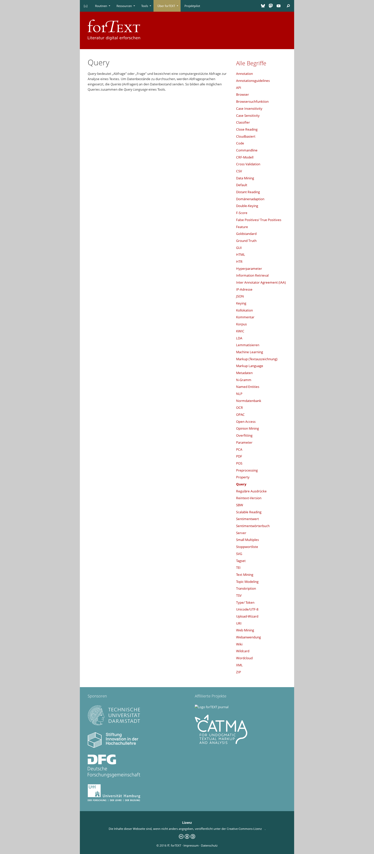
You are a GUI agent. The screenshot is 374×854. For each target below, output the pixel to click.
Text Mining (244, 574)
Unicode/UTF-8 (247, 609)
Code (240, 143)
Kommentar (245, 317)
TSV (239, 595)
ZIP (238, 672)
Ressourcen (124, 6)
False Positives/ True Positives (258, 220)
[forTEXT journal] (211, 707)
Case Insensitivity (249, 108)
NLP (239, 393)
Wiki (239, 644)
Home (85, 6)
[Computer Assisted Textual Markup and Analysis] (221, 743)
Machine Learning (249, 352)
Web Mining (245, 630)
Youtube (278, 6)
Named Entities (247, 386)
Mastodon (271, 6)
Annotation (244, 73)
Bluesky (263, 6)
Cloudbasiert (245, 136)
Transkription (246, 588)
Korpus (241, 324)
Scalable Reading (248, 512)
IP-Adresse (244, 289)
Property (243, 477)
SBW (239, 505)
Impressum (191, 845)
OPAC (240, 414)
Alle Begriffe (251, 63)
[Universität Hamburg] (114, 800)
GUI (239, 247)
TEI (238, 567)
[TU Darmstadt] (114, 724)
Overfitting (244, 435)
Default (241, 185)
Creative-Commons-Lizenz (246, 829)
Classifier (243, 122)
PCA (239, 449)
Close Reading (247, 129)
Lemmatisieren (247, 345)
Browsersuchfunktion (252, 101)
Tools (144, 6)
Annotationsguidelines (253, 80)
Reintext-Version (248, 498)
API (238, 87)
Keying (241, 303)
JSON (240, 296)
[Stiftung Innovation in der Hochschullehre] (114, 747)
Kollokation (244, 310)
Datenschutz (209, 845)
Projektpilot (192, 6)
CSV (239, 171)
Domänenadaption (250, 199)
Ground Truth (246, 240)
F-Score (241, 213)
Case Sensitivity (248, 115)
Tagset (241, 560)
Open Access (246, 421)
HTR (239, 261)
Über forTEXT (166, 6)
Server (241, 533)
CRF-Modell (244, 157)
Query (241, 484)
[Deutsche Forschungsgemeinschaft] (114, 776)
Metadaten (244, 373)
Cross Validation (248, 164)
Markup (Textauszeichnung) (256, 359)
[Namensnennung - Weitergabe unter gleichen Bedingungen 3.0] (187, 838)
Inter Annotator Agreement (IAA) (261, 282)
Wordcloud (244, 658)
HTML (240, 254)
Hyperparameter (249, 268)
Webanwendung (248, 637)
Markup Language (249, 366)
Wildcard (242, 651)
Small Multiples (247, 539)
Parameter (244, 442)
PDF (239, 456)
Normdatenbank (248, 400)
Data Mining (245, 178)
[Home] (114, 29)
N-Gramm (243, 380)
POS (239, 463)
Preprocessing (247, 470)
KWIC (240, 331)
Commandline (247, 150)
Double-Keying (247, 206)
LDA (239, 338)
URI (239, 623)
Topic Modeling (247, 581)
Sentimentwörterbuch (253, 526)
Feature (242, 227)
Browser (242, 94)
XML (239, 665)
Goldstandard (246, 233)
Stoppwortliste (247, 546)
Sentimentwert (247, 519)
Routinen (101, 6)
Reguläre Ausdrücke (251, 491)
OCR (239, 407)
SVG (239, 553)
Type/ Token (245, 602)
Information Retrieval (252, 275)
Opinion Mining (247, 428)
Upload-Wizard (247, 616)
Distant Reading (248, 192)
